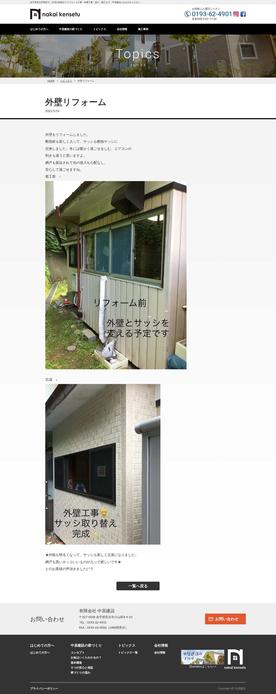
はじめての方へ (39, 29)
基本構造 (76, 662)
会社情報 (122, 29)
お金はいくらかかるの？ (86, 657)
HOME (51, 80)
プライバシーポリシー (44, 688)
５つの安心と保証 (82, 667)
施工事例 (143, 29)
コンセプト (78, 652)
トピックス (99, 29)
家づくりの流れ (80, 672)
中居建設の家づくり (70, 29)
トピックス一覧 (128, 652)
